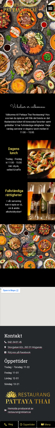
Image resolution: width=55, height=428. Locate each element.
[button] (50, 8)
